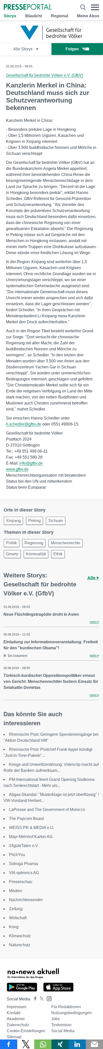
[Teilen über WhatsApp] (43, 1044)
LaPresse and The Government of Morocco (47, 809)
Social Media (62, 1031)
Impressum (16, 1007)
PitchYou (17, 855)
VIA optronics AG (24, 873)
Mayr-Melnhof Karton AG (30, 836)
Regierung (33, 543)
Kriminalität (36, 554)
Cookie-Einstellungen (26, 1031)
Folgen (72, 49)
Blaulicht (33, 16)
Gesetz (12, 554)
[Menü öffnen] (95, 7)
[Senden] (94, 1044)
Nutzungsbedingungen (71, 1013)
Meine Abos (88, 16)
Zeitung (15, 909)
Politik (11, 543)
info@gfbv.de (31, 463)
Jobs (55, 1019)
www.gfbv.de (17, 469)
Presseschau (20, 882)
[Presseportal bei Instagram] (48, 998)
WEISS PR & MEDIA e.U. (31, 827)
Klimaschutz (20, 936)
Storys (10, 16)
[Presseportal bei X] (40, 999)
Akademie (16, 1019)
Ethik (58, 554)
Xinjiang (13, 520)
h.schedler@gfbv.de (23, 424)
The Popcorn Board (26, 818)
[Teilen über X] (25, 1044)
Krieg (13, 927)
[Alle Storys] (51, 38)
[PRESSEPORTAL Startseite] (28, 7)
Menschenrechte (65, 543)
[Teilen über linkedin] (77, 1044)
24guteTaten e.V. (24, 846)
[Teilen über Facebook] (8, 1044)
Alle (92, 577)
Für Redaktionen (66, 1007)
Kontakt (13, 1013)
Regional (59, 16)
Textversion (61, 1025)
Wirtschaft (17, 918)
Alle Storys (23, 49)
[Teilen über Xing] (60, 1044)
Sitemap (14, 1037)
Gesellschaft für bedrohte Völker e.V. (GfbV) (44, 75)
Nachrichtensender (26, 900)
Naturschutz (19, 945)
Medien (15, 891)
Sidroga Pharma (23, 864)
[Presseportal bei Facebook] (33, 999)
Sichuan (55, 520)
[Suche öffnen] (83, 7)
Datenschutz (18, 1025)
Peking (34, 520)
